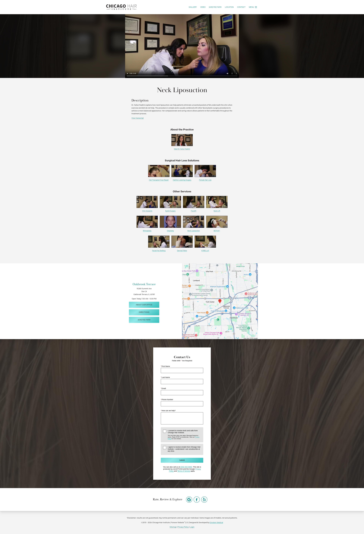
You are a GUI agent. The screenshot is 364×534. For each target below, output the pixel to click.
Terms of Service (183, 471)
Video (203, 7)
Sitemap (173, 527)
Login (192, 527)
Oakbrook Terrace (144, 284)
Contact (241, 7)
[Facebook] (197, 499)
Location (229, 7)
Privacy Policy (183, 527)
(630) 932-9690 (186, 467)
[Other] (189, 499)
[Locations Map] (220, 301)
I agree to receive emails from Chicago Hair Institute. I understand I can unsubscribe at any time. (184, 449)
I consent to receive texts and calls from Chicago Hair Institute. (183, 434)
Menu (251, 7)
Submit (182, 460)
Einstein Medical (216, 522)
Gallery (193, 7)
